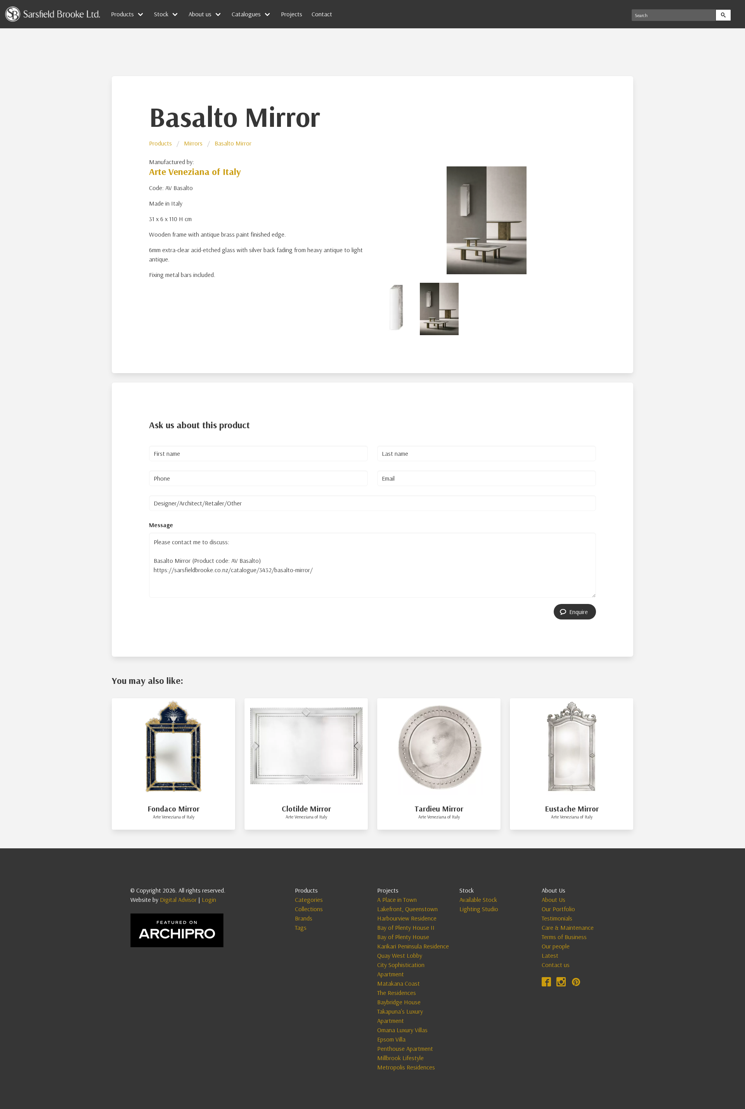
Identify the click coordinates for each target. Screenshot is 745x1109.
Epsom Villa (391, 1039)
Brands (303, 918)
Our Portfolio (558, 909)
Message (161, 525)
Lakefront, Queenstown (407, 909)
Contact (322, 14)
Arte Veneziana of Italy (195, 171)
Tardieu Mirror (438, 808)
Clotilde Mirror (306, 808)
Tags (301, 927)
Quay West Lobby (399, 955)
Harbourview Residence (407, 918)
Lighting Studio (478, 909)
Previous (367, 219)
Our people (556, 946)
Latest (550, 955)
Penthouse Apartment (405, 1048)
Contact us (556, 965)
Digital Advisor (178, 899)
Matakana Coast (398, 983)
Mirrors (193, 143)
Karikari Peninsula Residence (413, 946)
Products (160, 143)
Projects (291, 14)
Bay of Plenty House (403, 937)
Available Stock (478, 899)
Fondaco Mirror (173, 808)
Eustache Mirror (572, 808)
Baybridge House (399, 1002)
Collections (309, 909)
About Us (553, 899)
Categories (309, 899)
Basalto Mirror (233, 143)
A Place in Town (397, 899)
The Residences (396, 993)
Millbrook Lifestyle (400, 1058)
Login (209, 899)
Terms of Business (564, 937)
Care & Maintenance (568, 927)
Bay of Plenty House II (406, 927)
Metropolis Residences (406, 1067)
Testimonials (557, 918)
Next (606, 219)
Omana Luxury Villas (402, 1030)
